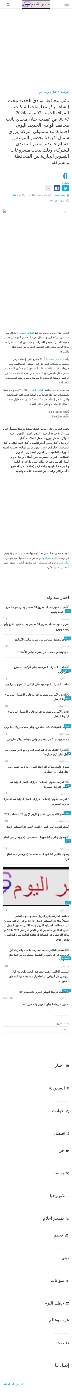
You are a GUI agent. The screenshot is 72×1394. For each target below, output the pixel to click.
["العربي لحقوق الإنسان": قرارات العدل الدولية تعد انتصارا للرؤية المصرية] (36, 784)
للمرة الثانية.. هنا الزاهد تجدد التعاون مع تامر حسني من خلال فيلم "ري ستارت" (38, 769)
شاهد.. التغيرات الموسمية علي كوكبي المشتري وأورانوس (37, 684)
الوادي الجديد (26, 332)
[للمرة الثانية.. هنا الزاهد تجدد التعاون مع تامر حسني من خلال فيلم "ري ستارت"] (36, 752)
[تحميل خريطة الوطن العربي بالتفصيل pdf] (36, 992)
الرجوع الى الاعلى (13, 1384)
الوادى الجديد (36, 390)
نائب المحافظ (53, 359)
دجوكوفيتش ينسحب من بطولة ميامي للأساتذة (43, 652)
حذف (51, 200)
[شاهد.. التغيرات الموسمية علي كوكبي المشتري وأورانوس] (36, 669)
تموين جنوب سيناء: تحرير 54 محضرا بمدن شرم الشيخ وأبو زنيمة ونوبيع (36, 627)
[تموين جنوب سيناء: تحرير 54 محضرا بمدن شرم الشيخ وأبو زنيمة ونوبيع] (36, 610)
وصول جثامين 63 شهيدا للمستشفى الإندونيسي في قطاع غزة (38, 857)
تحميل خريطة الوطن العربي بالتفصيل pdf (45, 1004)
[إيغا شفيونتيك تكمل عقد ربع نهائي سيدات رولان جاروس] (36, 727)
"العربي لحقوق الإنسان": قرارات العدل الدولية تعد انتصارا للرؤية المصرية (36, 801)
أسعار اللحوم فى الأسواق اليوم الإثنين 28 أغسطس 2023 (38, 826)
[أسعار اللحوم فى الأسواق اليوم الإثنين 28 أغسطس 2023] (36, 814)
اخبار (54, 92)
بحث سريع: (62, 1023)
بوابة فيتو (44, 92)
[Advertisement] (36, 46)
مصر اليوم (47, 558)
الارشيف (64, 92)
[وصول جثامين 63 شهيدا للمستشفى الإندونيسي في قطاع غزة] (36, 839)
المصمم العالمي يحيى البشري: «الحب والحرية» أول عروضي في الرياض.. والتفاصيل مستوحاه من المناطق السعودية (39, 976)
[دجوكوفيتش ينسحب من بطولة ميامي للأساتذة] (36, 639)
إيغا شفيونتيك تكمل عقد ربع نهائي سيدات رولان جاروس (38, 739)
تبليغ (63, 200)
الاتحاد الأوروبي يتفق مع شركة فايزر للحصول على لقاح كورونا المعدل (38, 714)
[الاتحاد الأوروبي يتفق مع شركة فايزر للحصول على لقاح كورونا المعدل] (36, 697)
